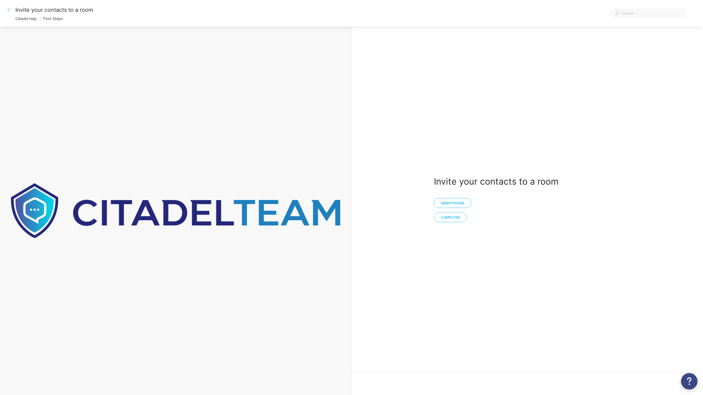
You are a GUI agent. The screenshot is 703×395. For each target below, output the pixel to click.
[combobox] (648, 13)
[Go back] (8, 10)
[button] (689, 381)
